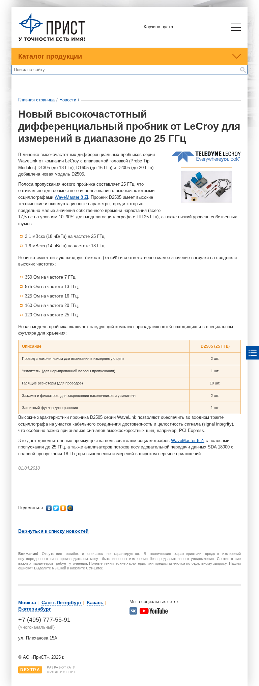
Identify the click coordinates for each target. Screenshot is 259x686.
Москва (27, 602)
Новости (67, 99)
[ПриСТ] (52, 39)
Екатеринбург (34, 609)
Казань (95, 602)
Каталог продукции (50, 56)
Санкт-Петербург (61, 602)
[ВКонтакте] (49, 508)
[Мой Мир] (70, 508)
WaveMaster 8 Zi (71, 197)
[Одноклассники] (63, 508)
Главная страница (36, 99)
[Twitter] (56, 508)
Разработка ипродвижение (48, 670)
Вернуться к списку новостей (53, 531)
